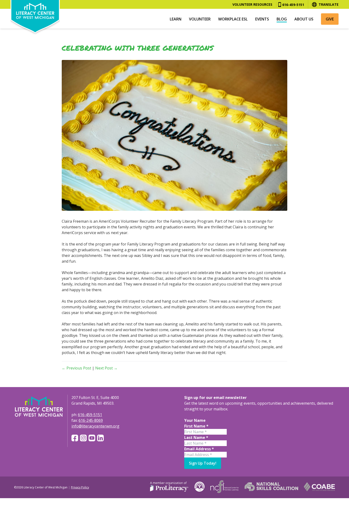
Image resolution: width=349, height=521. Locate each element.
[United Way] (199, 487)
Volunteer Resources (252, 4)
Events (262, 19)
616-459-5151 (293, 4)
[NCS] (271, 486)
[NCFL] (224, 486)
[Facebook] (74, 438)
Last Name (196, 437)
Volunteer (200, 19)
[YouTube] (92, 438)
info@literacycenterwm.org (95, 426)
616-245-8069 (91, 420)
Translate (329, 4)
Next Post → (106, 368)
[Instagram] (83, 438)
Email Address (199, 449)
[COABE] (319, 486)
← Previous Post (76, 368)
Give (330, 19)
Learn (175, 19)
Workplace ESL (233, 19)
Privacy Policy (80, 487)
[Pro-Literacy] (169, 487)
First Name (196, 426)
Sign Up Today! (202, 463)
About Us (303, 19)
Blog (282, 19)
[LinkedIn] (100, 438)
